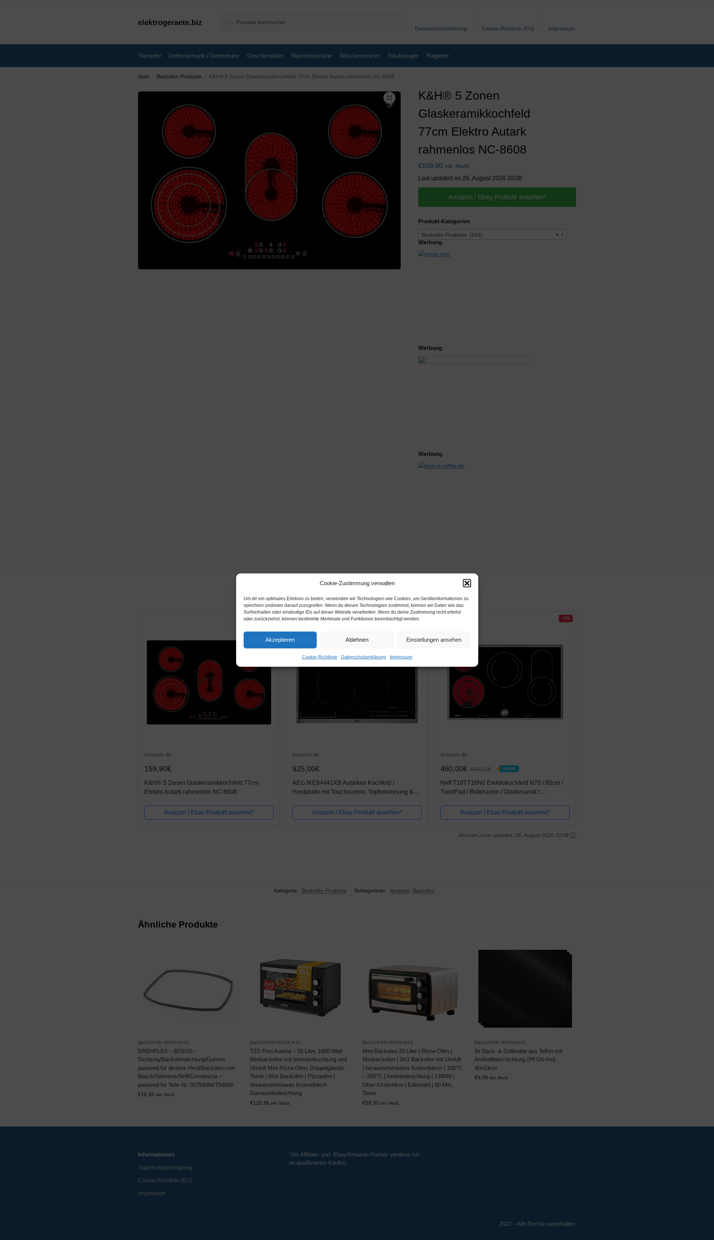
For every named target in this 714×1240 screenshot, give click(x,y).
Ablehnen (357, 639)
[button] (467, 583)
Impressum (401, 656)
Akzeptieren (280, 639)
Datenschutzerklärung (363, 656)
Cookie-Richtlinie (319, 656)
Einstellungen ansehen (433, 639)
